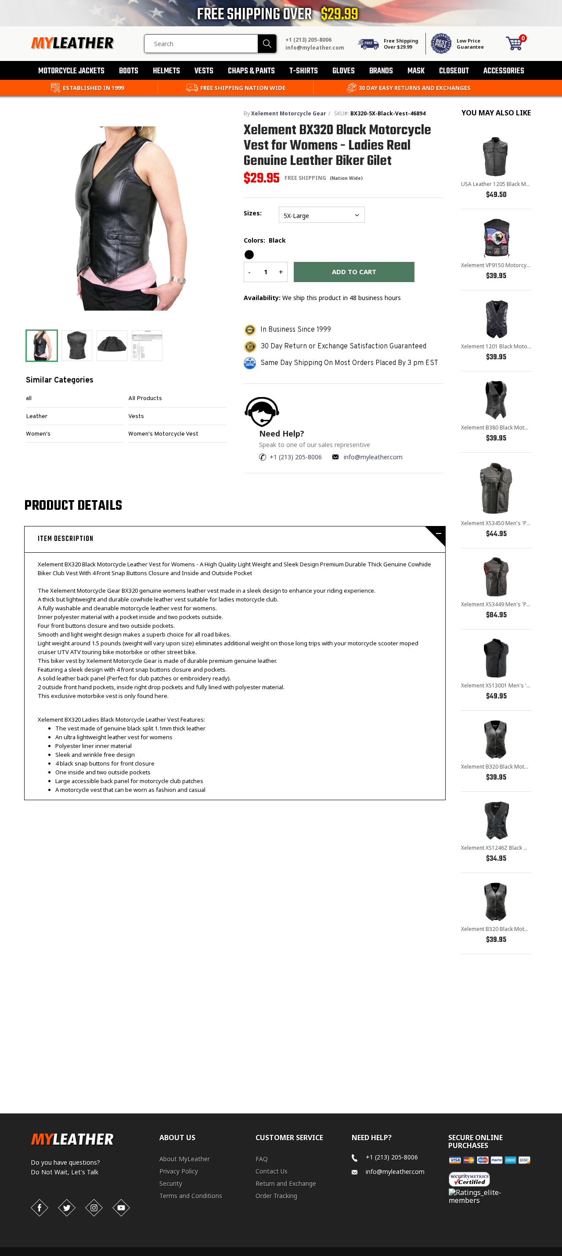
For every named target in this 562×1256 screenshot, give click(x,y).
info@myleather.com (314, 47)
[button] (561, 1254)
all (29, 398)
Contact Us (272, 1171)
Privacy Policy (178, 1171)
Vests (136, 416)
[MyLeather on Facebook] (39, 1208)
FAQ (262, 1159)
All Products (145, 398)
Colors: (265, 240)
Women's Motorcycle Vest (163, 434)
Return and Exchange (286, 1183)
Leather (36, 416)
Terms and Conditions (190, 1196)
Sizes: (254, 213)
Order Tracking (276, 1196)
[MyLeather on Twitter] (67, 1208)
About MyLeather (184, 1159)
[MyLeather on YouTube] (121, 1208)
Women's (38, 434)
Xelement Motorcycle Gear (288, 113)
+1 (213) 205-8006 (308, 39)
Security (170, 1183)
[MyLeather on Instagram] (94, 1208)
